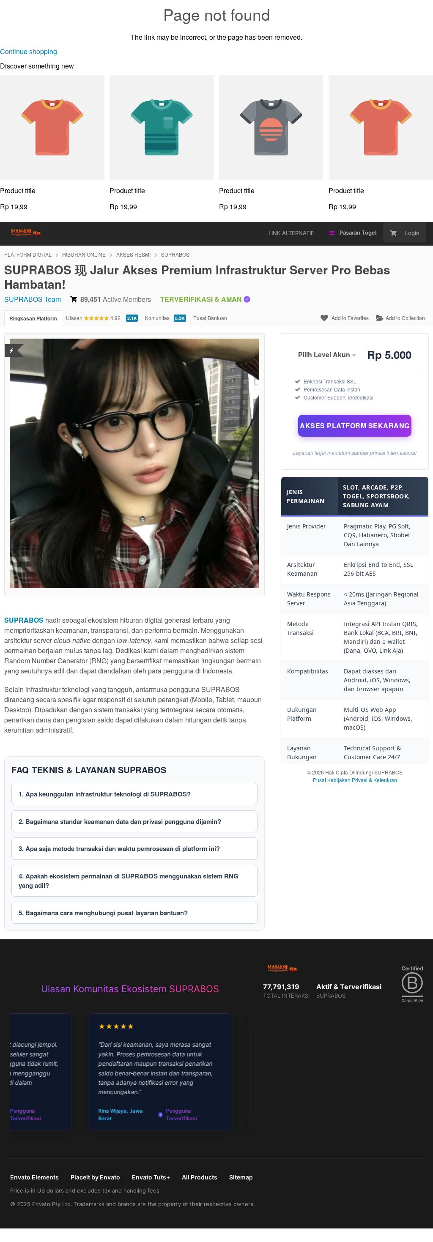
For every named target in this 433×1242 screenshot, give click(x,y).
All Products (199, 1177)
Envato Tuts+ (151, 1177)
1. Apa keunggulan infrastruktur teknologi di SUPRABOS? (105, 794)
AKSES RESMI (133, 254)
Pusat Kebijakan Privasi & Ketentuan (355, 779)
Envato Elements (34, 1177)
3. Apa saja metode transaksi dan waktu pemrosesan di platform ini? (119, 848)
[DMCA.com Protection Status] (11, 345)
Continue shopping (28, 51)
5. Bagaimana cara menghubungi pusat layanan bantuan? (103, 912)
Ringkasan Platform (33, 318)
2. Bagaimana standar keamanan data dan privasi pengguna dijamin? (120, 821)
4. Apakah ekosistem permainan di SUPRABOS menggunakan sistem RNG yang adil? (128, 880)
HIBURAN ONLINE (84, 254)
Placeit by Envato (95, 1177)
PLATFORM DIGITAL (28, 254)
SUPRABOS (175, 254)
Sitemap (241, 1177)
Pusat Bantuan (210, 317)
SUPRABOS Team (32, 299)
